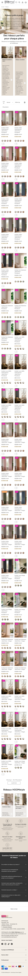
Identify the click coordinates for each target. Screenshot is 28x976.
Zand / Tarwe (5, 141)
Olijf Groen (21, 282)
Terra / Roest (10, 141)
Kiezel (23, 349)
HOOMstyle (7, 972)
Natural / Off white (16, 282)
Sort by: (6, 102)
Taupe (21, 349)
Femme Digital (18, 972)
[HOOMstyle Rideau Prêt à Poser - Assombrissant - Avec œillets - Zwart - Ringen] (7, 566)
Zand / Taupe (18, 282)
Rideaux (7, 6)
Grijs (23, 282)
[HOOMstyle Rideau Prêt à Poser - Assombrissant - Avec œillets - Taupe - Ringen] (7, 532)
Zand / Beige (18, 585)
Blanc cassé (2, 141)
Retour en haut (14, 908)
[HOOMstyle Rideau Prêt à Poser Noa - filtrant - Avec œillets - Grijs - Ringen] (21, 658)
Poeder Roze (8, 141)
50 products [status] (5, 107)
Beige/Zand (18, 349)
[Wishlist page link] (16, 2)
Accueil (2, 6)
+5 (3, 143)
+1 (16, 351)
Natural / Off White (2, 648)
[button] (25, 2)
